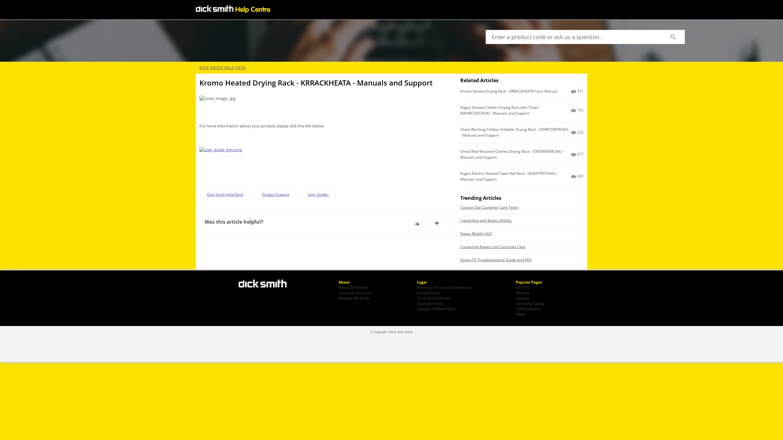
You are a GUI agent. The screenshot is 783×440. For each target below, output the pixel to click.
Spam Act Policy (430, 303)
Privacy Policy (428, 292)
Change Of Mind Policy (436, 308)
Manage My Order (354, 297)
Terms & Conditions (434, 297)
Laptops (522, 297)
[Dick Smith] (266, 284)
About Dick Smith (353, 287)
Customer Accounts (355, 292)
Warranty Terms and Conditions (444, 287)
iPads (520, 314)
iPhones (522, 292)
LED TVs (523, 287)
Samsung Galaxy (530, 303)
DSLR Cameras (528, 308)
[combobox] (573, 37)
